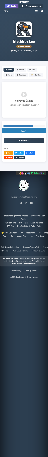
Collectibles (37, 75)
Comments (22, 75)
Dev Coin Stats (10, 232)
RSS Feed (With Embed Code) (29, 226)
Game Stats (30, 232)
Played (10, 70)
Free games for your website (16, 215)
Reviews (21, 70)
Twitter (20, 153)
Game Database (37, 222)
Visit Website (24, 140)
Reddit (10, 157)
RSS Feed (11, 226)
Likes (33, 70)
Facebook (30, 153)
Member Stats (21, 236)
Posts (10, 75)
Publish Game (10, 222)
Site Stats (39, 236)
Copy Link (21, 157)
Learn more (32, 263)
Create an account (32, 6)
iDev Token (23, 222)
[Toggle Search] (42, 11)
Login (13, 6)
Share (9, 153)
